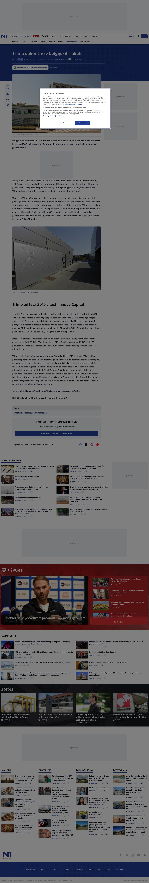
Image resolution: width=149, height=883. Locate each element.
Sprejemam (82, 123)
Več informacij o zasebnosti (73, 104)
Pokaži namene (67, 123)
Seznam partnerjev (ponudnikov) (53, 116)
